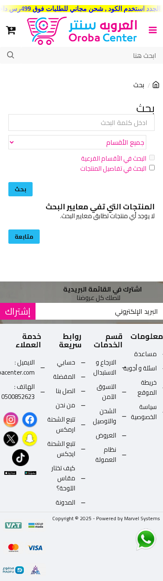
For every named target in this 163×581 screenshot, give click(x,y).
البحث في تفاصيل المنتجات (113, 169)
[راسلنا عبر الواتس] (131, 539)
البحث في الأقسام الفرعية (113, 159)
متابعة (24, 236)
